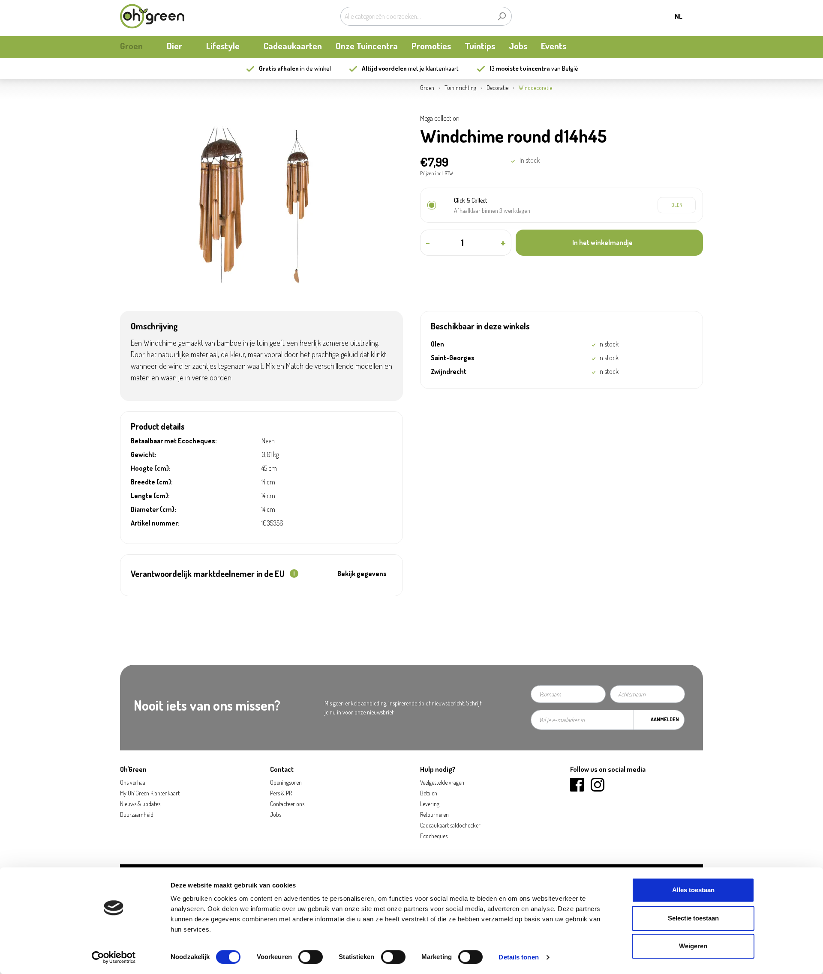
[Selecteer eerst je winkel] (677, 205)
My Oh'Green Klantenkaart (150, 793)
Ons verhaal (133, 782)
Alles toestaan (693, 889)
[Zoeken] (502, 16)
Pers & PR (281, 793)
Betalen (428, 793)
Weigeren (693, 946)
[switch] (310, 957)
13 (520, 68)
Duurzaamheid (136, 814)
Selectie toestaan (693, 918)
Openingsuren (286, 782)
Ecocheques (434, 836)
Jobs (275, 814)
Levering (429, 803)
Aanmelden (665, 719)
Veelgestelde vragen (442, 782)
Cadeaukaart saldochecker (450, 825)
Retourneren (434, 814)
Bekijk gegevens (362, 573)
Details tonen (518, 957)
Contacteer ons (287, 803)
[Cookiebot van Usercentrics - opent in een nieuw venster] (113, 957)
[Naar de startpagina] (152, 16)
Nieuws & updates (140, 803)
